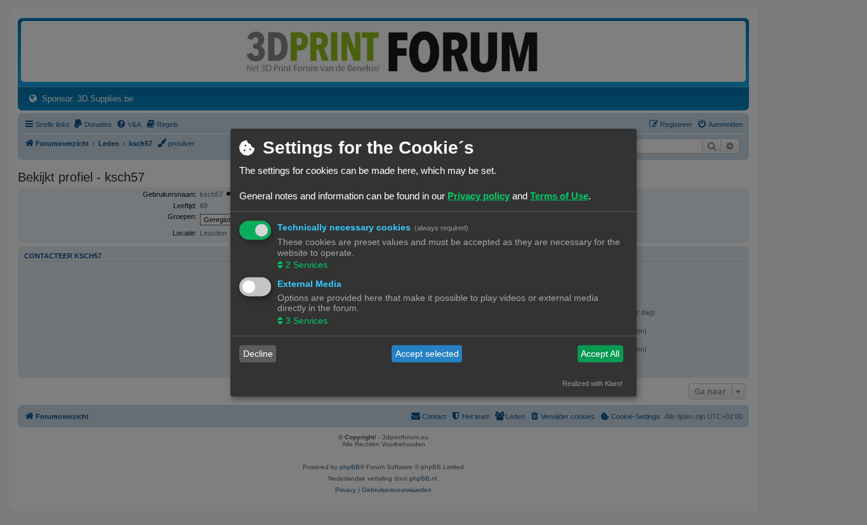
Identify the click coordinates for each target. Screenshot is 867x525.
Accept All (600, 354)
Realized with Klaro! (592, 383)
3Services (307, 320)
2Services (307, 265)
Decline (258, 354)
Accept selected (427, 354)
